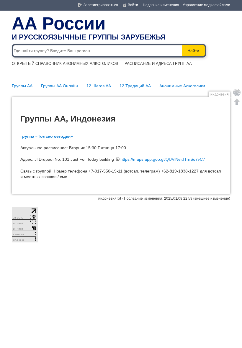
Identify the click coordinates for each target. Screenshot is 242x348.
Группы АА (22, 85)
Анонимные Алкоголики (182, 85)
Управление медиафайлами (206, 5)
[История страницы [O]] (237, 92)
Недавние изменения (161, 5)
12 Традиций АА (135, 85)
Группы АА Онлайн (59, 85)
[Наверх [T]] (237, 101)
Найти (193, 50)
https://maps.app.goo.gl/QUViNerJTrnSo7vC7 (162, 159)
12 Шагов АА (98, 85)
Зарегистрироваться (101, 5)
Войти (133, 5)
